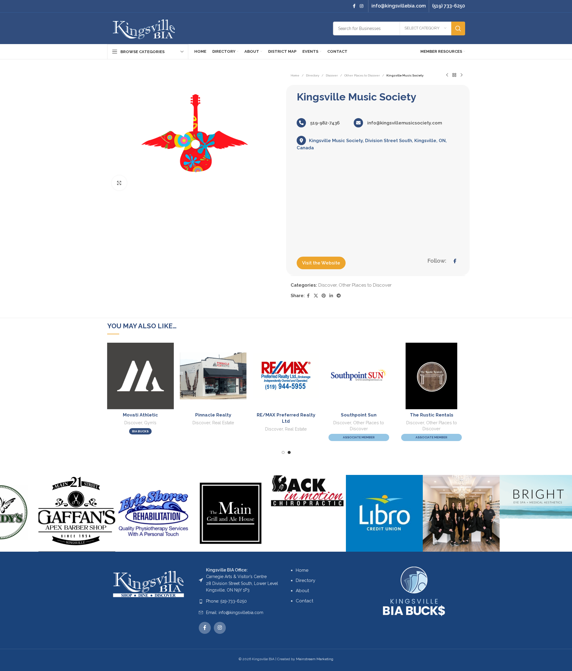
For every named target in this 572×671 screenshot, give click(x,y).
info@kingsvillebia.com (398, 6)
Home (295, 75)
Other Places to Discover (362, 75)
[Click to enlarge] (119, 182)
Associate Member (359, 437)
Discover (332, 75)
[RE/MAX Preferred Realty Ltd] (286, 376)
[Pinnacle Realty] (213, 376)
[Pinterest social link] (324, 296)
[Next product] (461, 75)
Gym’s (150, 422)
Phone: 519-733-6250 (226, 601)
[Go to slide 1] (283, 452)
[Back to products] (454, 75)
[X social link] (316, 296)
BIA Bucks (140, 431)
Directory (312, 75)
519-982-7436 (324, 123)
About (302, 590)
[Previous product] (447, 75)
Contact (304, 601)
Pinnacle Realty (213, 415)
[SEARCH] (458, 28)
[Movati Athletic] (140, 376)
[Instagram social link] (361, 6)
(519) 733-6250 (448, 6)
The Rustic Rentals (431, 415)
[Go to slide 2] (289, 452)
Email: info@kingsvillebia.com (234, 612)
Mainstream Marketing (314, 659)
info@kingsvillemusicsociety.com (404, 123)
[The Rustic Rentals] (431, 376)
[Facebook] (454, 261)
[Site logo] (144, 28)
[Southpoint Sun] (358, 376)
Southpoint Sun (359, 415)
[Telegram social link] (339, 296)
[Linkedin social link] (331, 296)
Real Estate (223, 422)
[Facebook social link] (354, 6)
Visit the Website (321, 263)
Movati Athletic (140, 415)
